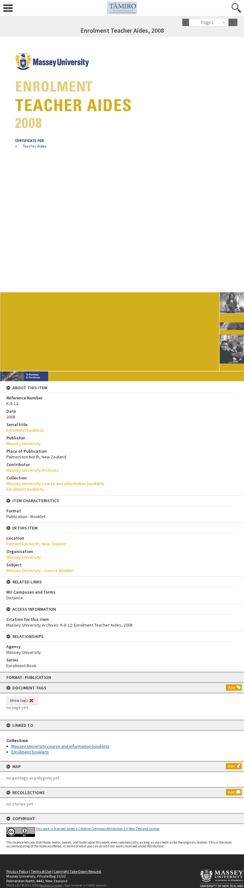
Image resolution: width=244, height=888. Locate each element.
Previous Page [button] (186, 22)
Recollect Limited (50, 885)
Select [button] (226, 22)
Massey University (23, 443)
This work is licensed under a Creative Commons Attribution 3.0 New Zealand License (97, 828)
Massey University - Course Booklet (40, 570)
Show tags (19, 700)
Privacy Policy (17, 871)
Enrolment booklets (30, 752)
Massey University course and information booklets (60, 746)
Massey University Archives (32, 470)
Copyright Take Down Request (77, 871)
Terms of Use (41, 871)
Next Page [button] (232, 22)
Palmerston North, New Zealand (36, 544)
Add (231, 687)
